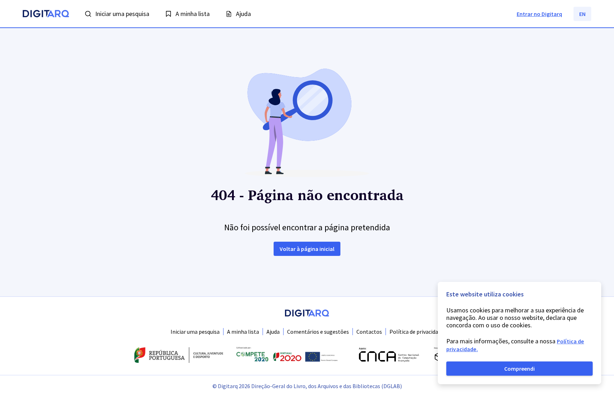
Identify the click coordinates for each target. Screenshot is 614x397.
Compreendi (519, 368)
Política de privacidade (416, 331)
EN (582, 13)
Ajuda (273, 331)
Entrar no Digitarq (539, 13)
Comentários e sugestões (318, 331)
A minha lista (243, 331)
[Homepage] (46, 14)
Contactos (369, 331)
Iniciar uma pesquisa (195, 331)
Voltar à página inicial (307, 248)
